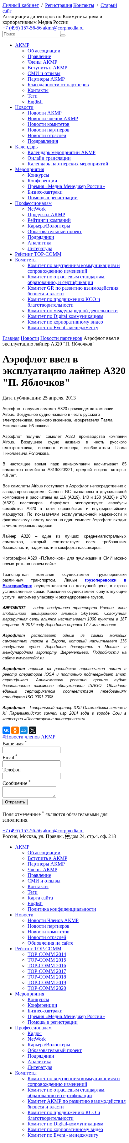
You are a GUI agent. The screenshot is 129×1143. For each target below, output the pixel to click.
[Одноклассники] (15, 730)
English (35, 101)
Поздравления (43, 141)
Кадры (35, 1033)
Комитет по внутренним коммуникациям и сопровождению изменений (74, 268)
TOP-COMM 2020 (47, 988)
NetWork (37, 209)
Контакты (83, 5)
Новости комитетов (49, 124)
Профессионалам (33, 203)
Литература (40, 248)
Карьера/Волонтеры (49, 225)
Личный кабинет (21, 5)
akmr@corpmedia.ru (63, 27)
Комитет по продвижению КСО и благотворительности (64, 302)
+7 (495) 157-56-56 (22, 27)
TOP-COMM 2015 (47, 960)
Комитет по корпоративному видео (65, 322)
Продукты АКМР (46, 214)
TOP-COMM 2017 (47, 971)
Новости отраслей (47, 135)
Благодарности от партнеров (58, 84)
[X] (32, 730)
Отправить (15, 802)
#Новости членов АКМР (29, 736)
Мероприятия (29, 169)
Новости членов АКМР (53, 118)
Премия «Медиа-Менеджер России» (66, 186)
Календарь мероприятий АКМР (61, 152)
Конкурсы (38, 175)
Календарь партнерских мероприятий (68, 163)
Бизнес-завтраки (45, 192)
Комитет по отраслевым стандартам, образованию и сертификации (67, 1092)
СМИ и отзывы (44, 73)
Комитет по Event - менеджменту (63, 327)
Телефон (12, 769)
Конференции (42, 180)
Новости (24, 107)
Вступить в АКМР (47, 67)
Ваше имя (15, 743)
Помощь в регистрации (53, 197)
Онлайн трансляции (49, 158)
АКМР (22, 45)
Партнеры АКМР (46, 79)
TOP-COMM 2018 (47, 976)
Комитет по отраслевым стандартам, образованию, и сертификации (67, 279)
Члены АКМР (42, 62)
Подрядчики (41, 237)
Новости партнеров (49, 129)
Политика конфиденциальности (62, 909)
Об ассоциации (44, 50)
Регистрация (58, 5)
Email (10, 757)
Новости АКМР (45, 112)
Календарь (26, 146)
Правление (39, 56)
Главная (11, 338)
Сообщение (17, 783)
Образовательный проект (55, 231)
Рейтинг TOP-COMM (38, 254)
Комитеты (26, 259)
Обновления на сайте (50, 943)
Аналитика (39, 242)
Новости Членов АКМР (53, 920)
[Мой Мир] (24, 730)
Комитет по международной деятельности (73, 310)
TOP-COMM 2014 (47, 954)
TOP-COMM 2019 (47, 982)
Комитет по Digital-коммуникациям (65, 316)
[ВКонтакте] (6, 730)
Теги (33, 96)
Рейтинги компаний (49, 220)
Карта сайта (40, 897)
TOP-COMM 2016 (47, 965)
